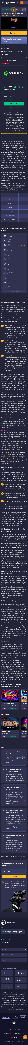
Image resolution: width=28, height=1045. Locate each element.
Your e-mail (7, 871)
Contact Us (13, 1029)
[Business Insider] (7, 980)
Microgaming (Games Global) (16, 246)
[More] (25, 1037)
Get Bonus (14, 103)
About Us (6, 1029)
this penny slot (5, 454)
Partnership (21, 1029)
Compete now (14, 42)
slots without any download (14, 558)
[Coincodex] (21, 986)
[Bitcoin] (7, 973)
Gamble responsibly (17, 1008)
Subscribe (14, 876)
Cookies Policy (7, 1033)
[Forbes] (21, 973)
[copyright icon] (21, 980)
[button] (8, 708)
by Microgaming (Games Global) (10, 15)
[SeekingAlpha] (7, 986)
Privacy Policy (16, 1033)
